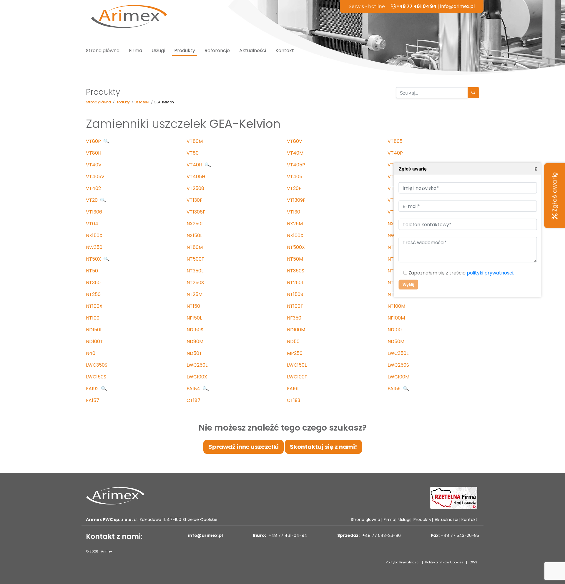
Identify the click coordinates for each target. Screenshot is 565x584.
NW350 (94, 247)
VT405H (196, 176)
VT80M (195, 141)
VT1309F (296, 200)
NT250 (93, 294)
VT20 (92, 200)
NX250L (195, 223)
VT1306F (196, 212)
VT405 (294, 176)
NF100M (396, 318)
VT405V (95, 176)
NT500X (296, 247)
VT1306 (94, 212)
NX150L (194, 235)
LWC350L (398, 353)
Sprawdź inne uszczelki (243, 447)
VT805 (395, 141)
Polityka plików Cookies (444, 562)
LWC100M (398, 376)
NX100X (295, 235)
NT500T (196, 259)
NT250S (195, 282)
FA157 (92, 400)
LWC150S (96, 376)
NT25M (194, 294)
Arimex (106, 551)
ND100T (94, 341)
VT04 (92, 223)
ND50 (293, 341)
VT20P (294, 188)
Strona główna (102, 50)
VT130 (293, 212)
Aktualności (252, 50)
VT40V (94, 164)
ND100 (395, 329)
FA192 (93, 388)
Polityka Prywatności (402, 562)
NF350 (294, 318)
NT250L (295, 282)
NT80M (195, 247)
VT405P (296, 164)
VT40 (394, 164)
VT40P (395, 153)
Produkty (184, 50)
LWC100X (197, 376)
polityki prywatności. (490, 272)
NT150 (193, 306)
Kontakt (284, 50)
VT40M (295, 153)
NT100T (295, 306)
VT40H (195, 164)
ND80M (195, 341)
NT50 (92, 270)
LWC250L (197, 365)
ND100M (296, 329)
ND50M (396, 341)
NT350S (295, 270)
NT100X (94, 306)
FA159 (395, 388)
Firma (135, 50)
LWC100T (297, 376)
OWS (473, 562)
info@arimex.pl (457, 6)
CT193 (293, 400)
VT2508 (195, 188)
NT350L (195, 270)
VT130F (194, 200)
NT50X (94, 259)
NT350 (93, 282)
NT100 (92, 318)
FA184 (194, 388)
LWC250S (398, 365)
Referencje (217, 50)
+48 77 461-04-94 (287, 535)
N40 (90, 353)
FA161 (293, 388)
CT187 (193, 400)
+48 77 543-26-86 (381, 535)
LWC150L (297, 365)
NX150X (94, 235)
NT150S (295, 294)
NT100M (396, 306)
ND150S (195, 329)
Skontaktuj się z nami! (323, 447)
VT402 (93, 188)
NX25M (295, 223)
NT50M (295, 259)
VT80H (93, 153)
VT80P (94, 141)
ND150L (94, 329)
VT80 (193, 153)
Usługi (158, 50)
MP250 (295, 353)
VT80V (294, 141)
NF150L (194, 318)
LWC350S (96, 365)
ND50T (194, 353)
